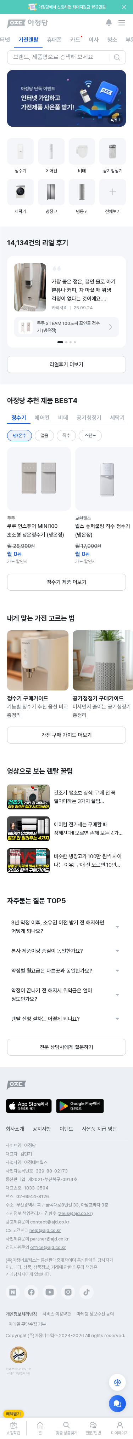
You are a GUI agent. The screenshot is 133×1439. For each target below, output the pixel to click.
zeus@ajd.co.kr (75, 1213)
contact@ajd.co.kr (50, 1222)
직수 (66, 435)
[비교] (117, 1382)
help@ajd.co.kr (45, 1230)
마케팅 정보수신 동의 (95, 1314)
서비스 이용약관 (57, 1314)
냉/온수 (19, 435)
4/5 (113, 119)
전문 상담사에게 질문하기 (66, 1047)
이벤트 (66, 1129)
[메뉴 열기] (122, 23)
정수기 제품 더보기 (67, 582)
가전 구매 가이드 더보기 (66, 735)
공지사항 (42, 1129)
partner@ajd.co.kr (49, 1239)
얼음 (44, 435)
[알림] (109, 22)
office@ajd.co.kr (48, 1247)
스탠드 (90, 435)
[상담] (117, 1403)
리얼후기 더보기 (66, 364)
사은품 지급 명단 (99, 1129)
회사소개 (15, 1129)
